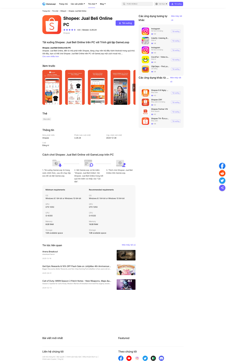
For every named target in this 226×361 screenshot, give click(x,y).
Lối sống (154, 69)
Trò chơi (91, 4)
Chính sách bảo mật (73, 357)
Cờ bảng (160, 31)
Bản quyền (61, 357)
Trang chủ (63, 4)
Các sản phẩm (77, 4)
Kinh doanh (155, 111)
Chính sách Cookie (49, 359)
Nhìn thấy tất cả (176, 18)
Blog (102, 4)
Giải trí (153, 40)
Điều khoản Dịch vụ (90, 357)
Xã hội (153, 31)
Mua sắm (154, 92)
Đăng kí (63, 11)
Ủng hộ (60, 359)
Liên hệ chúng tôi (48, 357)
